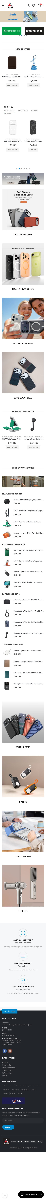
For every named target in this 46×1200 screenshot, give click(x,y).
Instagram (10, 1051)
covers (12, 1086)
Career (4, 1076)
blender (12, 1093)
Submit (8, 1127)
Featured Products (21, 437)
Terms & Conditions (9, 1068)
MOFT (7, 75)
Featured (23, 110)
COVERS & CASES (23, 747)
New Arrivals (14, 75)
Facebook (4, 1051)
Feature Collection (8, 437)
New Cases (9, 110)
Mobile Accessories (18, 139)
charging (23, 801)
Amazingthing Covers (23, 343)
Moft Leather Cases (23, 234)
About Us (5, 1062)
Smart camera (20, 1086)
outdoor (38, 1086)
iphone (5, 1086)
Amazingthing (28, 437)
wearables (6, 1089)
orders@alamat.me (8, 1035)
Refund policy (7, 1073)
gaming (8, 113)
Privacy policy (7, 1065)
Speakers (30, 1086)
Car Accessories (39, 437)
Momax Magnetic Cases (23, 289)
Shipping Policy (7, 1070)
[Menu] (3, 5)
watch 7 (33, 1089)
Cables (35, 110)
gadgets (20, 1093)
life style (23, 911)
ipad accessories (23, 856)
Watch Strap (24, 1089)
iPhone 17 (9, 139)
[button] (19, 36)
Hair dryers (15, 1089)
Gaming (5, 1093)
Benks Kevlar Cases (23, 397)
